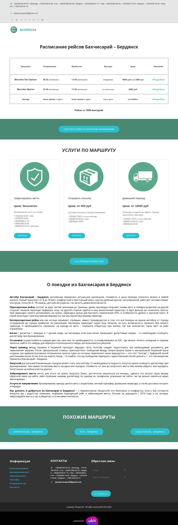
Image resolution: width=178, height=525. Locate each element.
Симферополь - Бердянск (28, 431)
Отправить (101, 493)
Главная (100, 29)
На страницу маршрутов (89, 261)
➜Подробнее (158, 79)
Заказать (22, 236)
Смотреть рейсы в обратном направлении (89, 129)
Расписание (117, 29)
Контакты (149, 29)
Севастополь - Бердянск (150, 431)
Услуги (133, 29)
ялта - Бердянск (89, 431)
